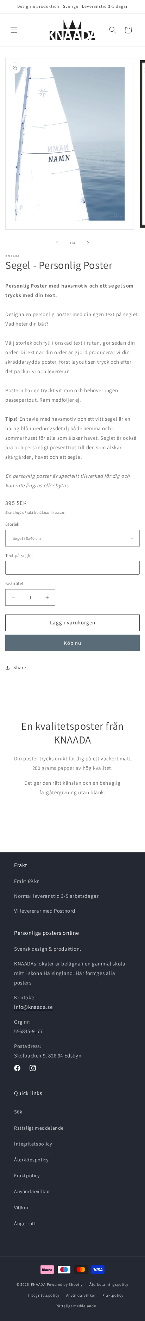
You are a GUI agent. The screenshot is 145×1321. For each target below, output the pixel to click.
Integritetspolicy (33, 1144)
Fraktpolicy (27, 1175)
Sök (18, 1112)
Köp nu (72, 643)
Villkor (21, 1207)
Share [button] (19, 667)
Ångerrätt (25, 1223)
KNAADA (38, 1284)
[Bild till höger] (88, 243)
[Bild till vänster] (57, 243)
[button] (14, 30)
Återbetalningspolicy (108, 1284)
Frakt (29, 512)
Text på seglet (19, 555)
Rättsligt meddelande (39, 1128)
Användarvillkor (32, 1191)
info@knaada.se (33, 1007)
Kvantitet (14, 583)
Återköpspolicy (31, 1159)
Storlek (12, 524)
